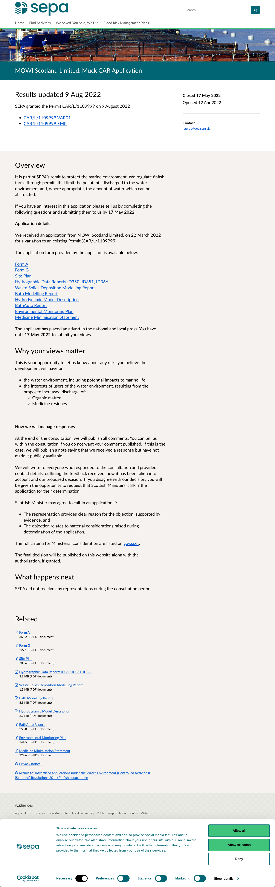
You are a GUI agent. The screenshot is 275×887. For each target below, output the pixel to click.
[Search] (255, 10)
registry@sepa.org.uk (196, 128)
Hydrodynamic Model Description (47, 299)
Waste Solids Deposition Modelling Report (55, 287)
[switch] (123, 878)
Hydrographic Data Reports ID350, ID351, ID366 (61, 281)
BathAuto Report (31, 305)
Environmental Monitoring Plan (44, 311)
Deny (239, 859)
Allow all (239, 830)
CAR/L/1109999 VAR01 (47, 117)
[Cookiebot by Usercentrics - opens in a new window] (28, 878)
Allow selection (239, 845)
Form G (22, 269)
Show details (224, 878)
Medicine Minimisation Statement (47, 317)
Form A (21, 264)
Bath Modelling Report (36, 293)
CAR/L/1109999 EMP (45, 123)
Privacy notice (30, 764)
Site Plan (23, 275)
